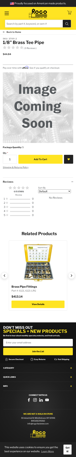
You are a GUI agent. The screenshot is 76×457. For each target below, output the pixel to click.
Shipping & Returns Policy (15, 167)
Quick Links (9, 377)
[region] (38, 203)
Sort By (42, 187)
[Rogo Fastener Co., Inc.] (38, 13)
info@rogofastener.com (38, 423)
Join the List (38, 351)
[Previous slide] (4, 275)
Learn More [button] (47, 451)
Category (8, 368)
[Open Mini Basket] (69, 12)
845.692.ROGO (38, 421)
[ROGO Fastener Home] (38, 434)
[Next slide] (71, 275)
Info (5, 386)
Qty (5, 153)
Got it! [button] (67, 449)
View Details (38, 304)
